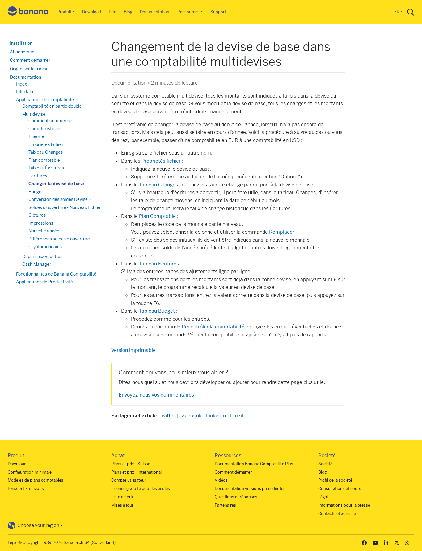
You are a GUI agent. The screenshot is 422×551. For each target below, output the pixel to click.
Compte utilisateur (128, 480)
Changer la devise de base (56, 183)
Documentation (154, 12)
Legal (12, 542)
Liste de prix (122, 496)
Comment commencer (51, 120)
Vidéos (221, 480)
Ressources (188, 12)
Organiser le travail (29, 69)
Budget (35, 191)
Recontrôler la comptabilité (213, 327)
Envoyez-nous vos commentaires (156, 395)
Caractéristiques (45, 128)
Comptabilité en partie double (52, 106)
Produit (64, 12)
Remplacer (281, 232)
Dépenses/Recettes (42, 256)
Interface (25, 91)
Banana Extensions (26, 488)
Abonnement (23, 52)
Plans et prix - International (136, 472)
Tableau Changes (158, 185)
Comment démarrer (30, 60)
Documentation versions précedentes (250, 488)
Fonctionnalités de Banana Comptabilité (56, 274)
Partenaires (225, 505)
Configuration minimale (30, 472)
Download (91, 12)
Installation (21, 43)
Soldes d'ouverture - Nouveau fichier (64, 207)
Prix (112, 12)
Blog (128, 12)
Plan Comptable (158, 216)
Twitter (167, 415)
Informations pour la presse (344, 505)
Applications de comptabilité (45, 99)
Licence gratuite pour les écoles (140, 488)
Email (236, 415)
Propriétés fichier (161, 161)
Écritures (37, 176)
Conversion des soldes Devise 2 (59, 199)
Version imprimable (133, 350)
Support (218, 12)
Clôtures (37, 215)
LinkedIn (216, 415)
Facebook (190, 415)
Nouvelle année (43, 231)
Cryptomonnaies (45, 246)
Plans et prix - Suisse (130, 463)
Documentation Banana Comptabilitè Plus (254, 463)
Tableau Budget (157, 311)
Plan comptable (44, 160)
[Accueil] (28, 12)
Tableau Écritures (159, 264)
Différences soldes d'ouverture (59, 239)
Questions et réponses (236, 496)
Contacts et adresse (337, 513)
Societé (325, 463)
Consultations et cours (339, 488)
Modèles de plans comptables (35, 480)
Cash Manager (36, 264)
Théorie (36, 136)
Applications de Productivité (44, 282)
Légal (323, 496)
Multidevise (33, 114)
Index (21, 84)
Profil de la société (335, 480)
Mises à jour (122, 505)
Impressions (40, 223)
